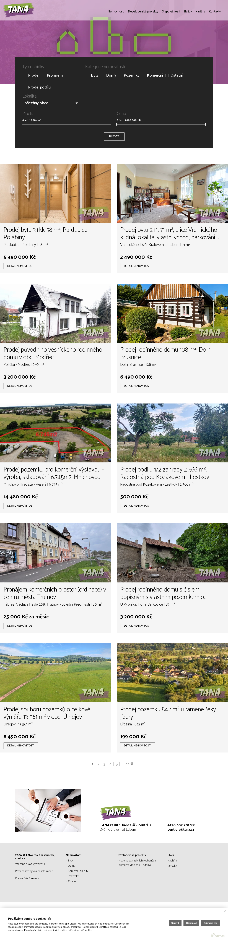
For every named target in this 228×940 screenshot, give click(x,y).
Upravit (175, 923)
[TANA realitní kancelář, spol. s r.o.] (29, 20)
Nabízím (172, 860)
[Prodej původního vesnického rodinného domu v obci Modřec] (55, 313)
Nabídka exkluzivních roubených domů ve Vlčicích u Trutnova (137, 862)
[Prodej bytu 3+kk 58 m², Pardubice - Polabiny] (55, 193)
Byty (95, 76)
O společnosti (171, 32)
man (34, 878)
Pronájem (55, 76)
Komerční (155, 76)
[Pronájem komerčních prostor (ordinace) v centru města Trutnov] (55, 552)
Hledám (171, 855)
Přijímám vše (210, 923)
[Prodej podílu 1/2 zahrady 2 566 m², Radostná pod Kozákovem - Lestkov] (172, 432)
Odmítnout (191, 923)
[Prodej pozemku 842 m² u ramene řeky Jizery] (172, 672)
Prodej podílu (39, 87)
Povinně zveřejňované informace (34, 871)
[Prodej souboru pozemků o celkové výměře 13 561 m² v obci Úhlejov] (55, 672)
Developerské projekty (143, 32)
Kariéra (200, 32)
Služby (188, 32)
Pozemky (131, 76)
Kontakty (215, 32)
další (129, 764)
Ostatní (176, 76)
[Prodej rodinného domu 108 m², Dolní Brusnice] (172, 313)
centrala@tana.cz (180, 830)
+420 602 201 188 (181, 825)
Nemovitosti (116, 32)
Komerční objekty (78, 871)
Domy (111, 76)
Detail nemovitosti (21, 266)
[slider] (116, 124)
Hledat (114, 136)
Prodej (33, 76)
